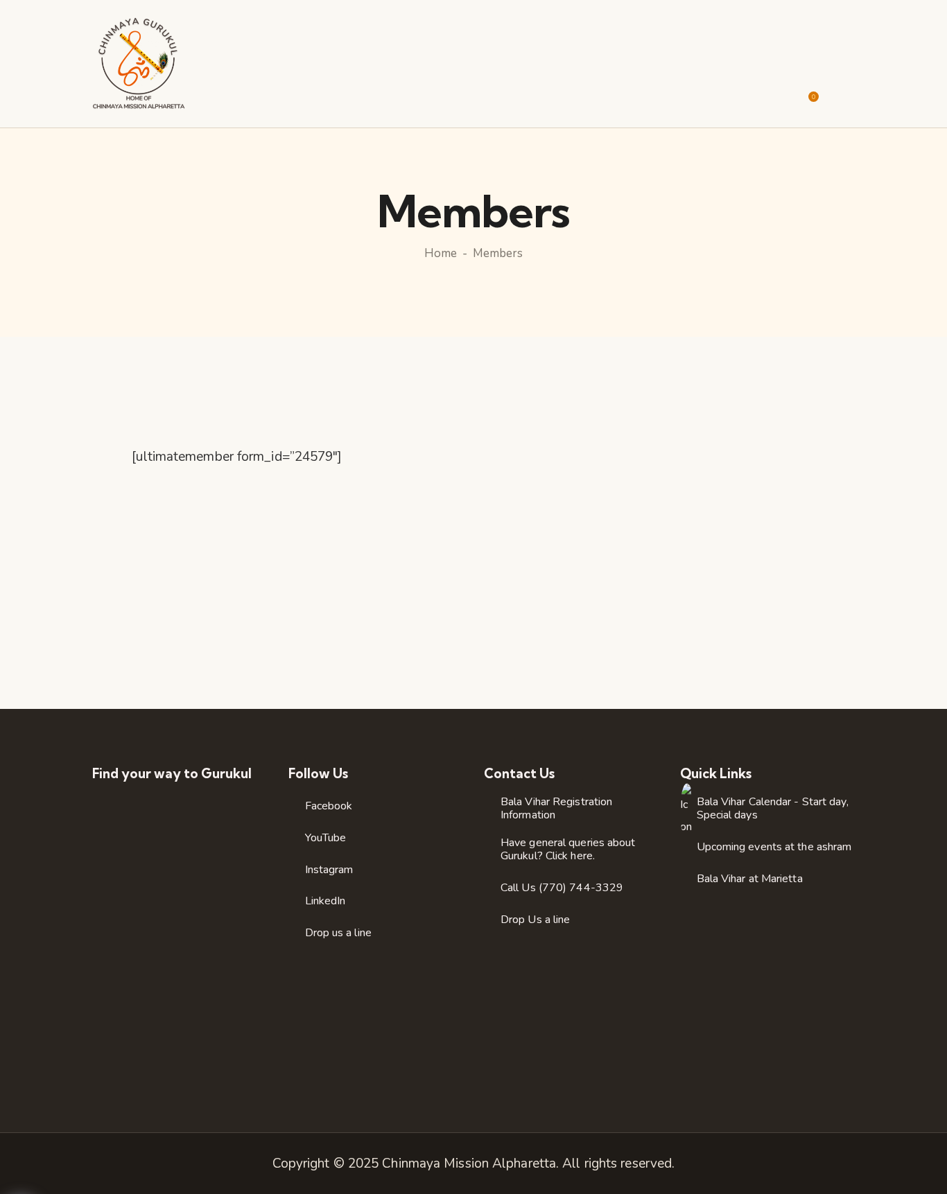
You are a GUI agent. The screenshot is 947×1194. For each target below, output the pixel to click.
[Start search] (845, 92)
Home (440, 253)
